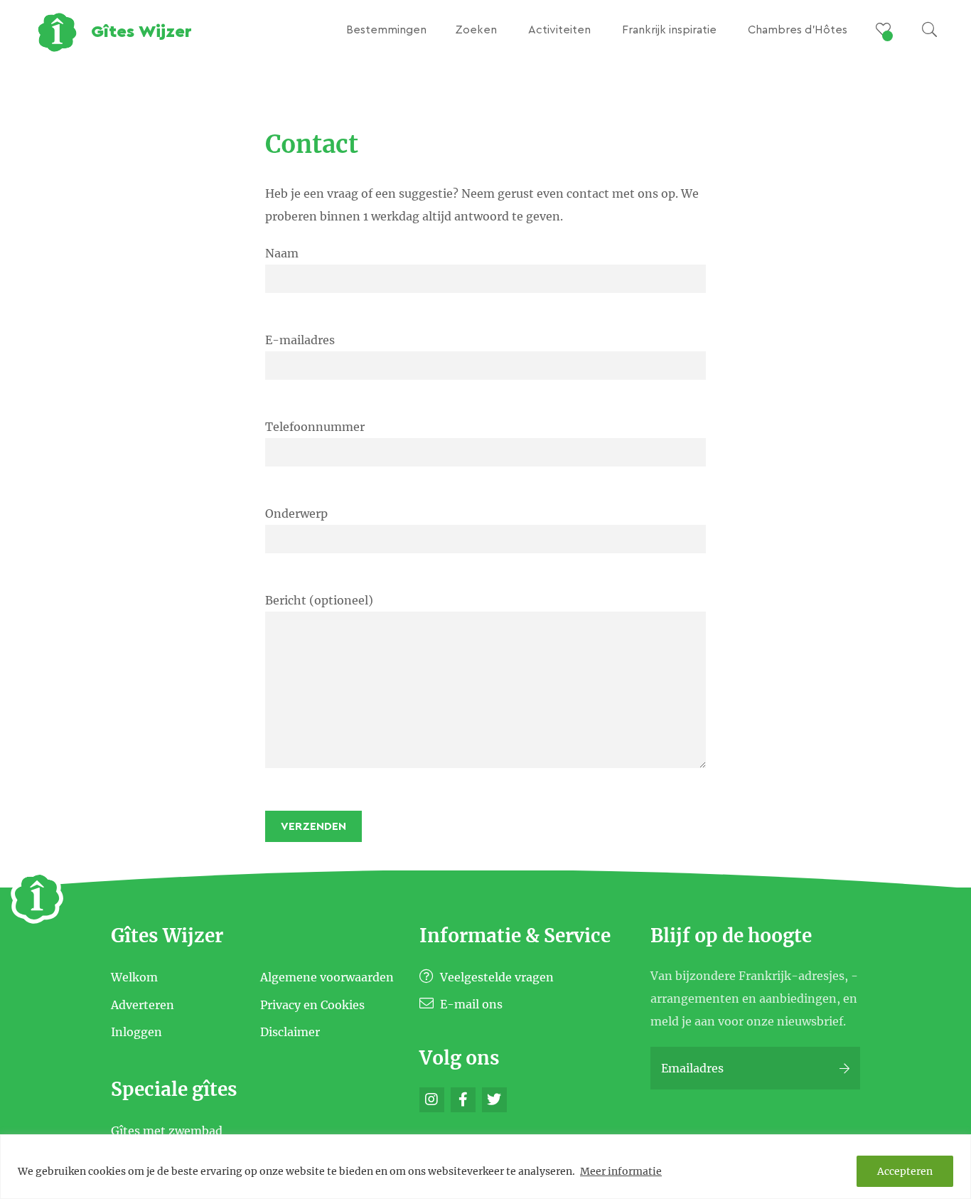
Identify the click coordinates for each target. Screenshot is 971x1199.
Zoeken (476, 30)
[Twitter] (494, 1099)
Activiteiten (559, 30)
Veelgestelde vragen (495, 977)
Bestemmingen (386, 30)
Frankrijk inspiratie (669, 30)
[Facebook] (463, 1099)
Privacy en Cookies (312, 1004)
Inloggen (136, 1032)
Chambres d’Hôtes (797, 30)
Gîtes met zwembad (166, 1131)
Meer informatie (621, 1171)
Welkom (134, 977)
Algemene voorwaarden (327, 977)
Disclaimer (290, 1032)
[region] (485, 1166)
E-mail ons (470, 1004)
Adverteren (142, 1004)
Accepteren (905, 1171)
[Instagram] (431, 1099)
